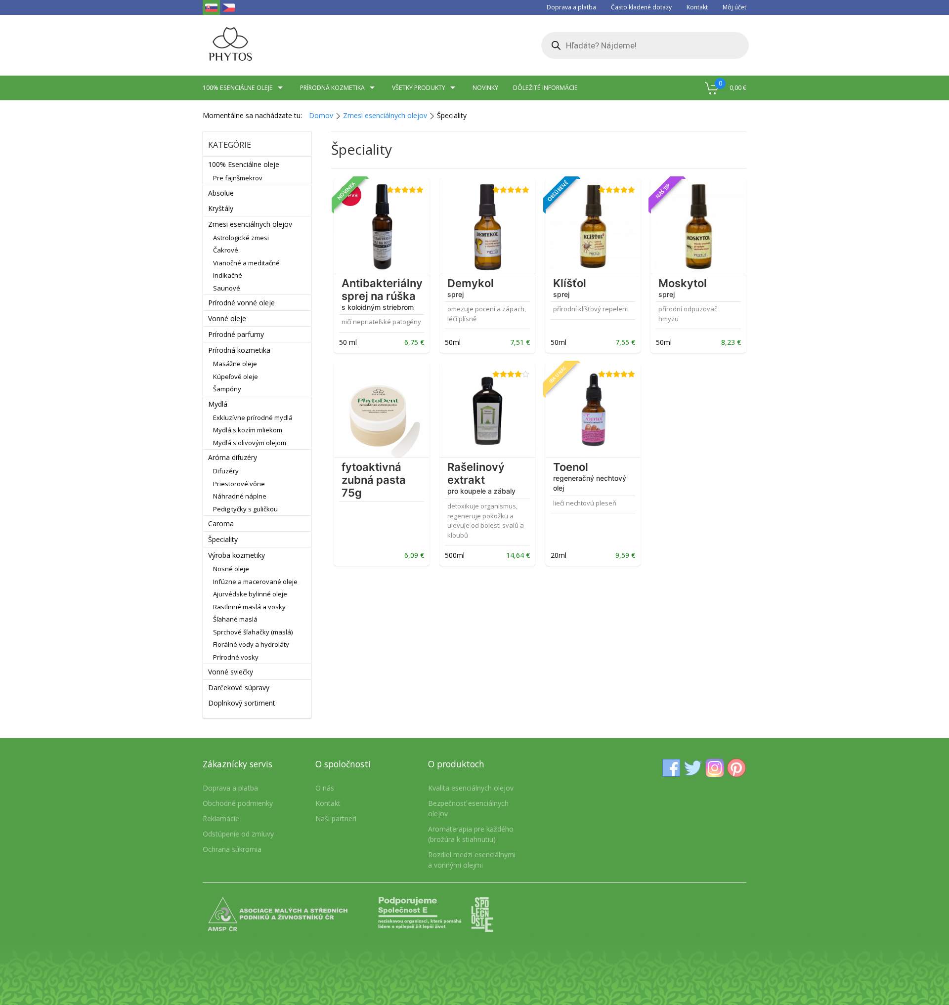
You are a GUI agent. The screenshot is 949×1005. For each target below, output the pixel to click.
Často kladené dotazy (641, 7)
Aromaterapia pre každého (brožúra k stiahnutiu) (471, 834)
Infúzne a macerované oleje (255, 581)
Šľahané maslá (235, 619)
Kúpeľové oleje (235, 376)
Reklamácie (221, 818)
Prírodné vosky (236, 657)
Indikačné (227, 275)
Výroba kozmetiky (236, 555)
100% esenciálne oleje (238, 88)
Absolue (221, 193)
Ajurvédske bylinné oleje (250, 593)
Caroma (221, 523)
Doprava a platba (571, 7)
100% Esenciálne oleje (243, 164)
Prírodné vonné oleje (241, 302)
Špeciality (223, 539)
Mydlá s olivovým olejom (249, 442)
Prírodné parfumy (236, 334)
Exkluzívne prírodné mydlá (253, 417)
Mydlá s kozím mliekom (247, 429)
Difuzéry (226, 470)
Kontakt (697, 7)
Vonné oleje (227, 318)
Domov (321, 115)
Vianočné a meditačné (246, 262)
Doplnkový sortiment (241, 703)
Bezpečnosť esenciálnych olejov (468, 808)
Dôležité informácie (545, 88)
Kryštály (220, 208)
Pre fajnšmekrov (237, 177)
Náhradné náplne (239, 496)
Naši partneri (335, 818)
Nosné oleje (231, 568)
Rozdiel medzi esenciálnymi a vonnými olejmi (472, 860)
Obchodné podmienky (238, 803)
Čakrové (225, 250)
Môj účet (734, 7)
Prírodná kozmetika (332, 88)
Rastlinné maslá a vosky (249, 606)
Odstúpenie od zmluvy (238, 833)
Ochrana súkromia (232, 849)
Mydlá (217, 404)
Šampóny (227, 388)
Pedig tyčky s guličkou (245, 508)
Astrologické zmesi (241, 237)
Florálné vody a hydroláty (251, 644)
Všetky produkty (418, 88)
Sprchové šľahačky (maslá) (253, 632)
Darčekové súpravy (238, 687)
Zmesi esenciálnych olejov (385, 115)
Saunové (226, 288)
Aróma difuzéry (232, 457)
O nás (324, 788)
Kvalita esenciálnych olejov (471, 788)
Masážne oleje (235, 363)
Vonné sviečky (230, 671)
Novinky (485, 88)
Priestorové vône (239, 483)
